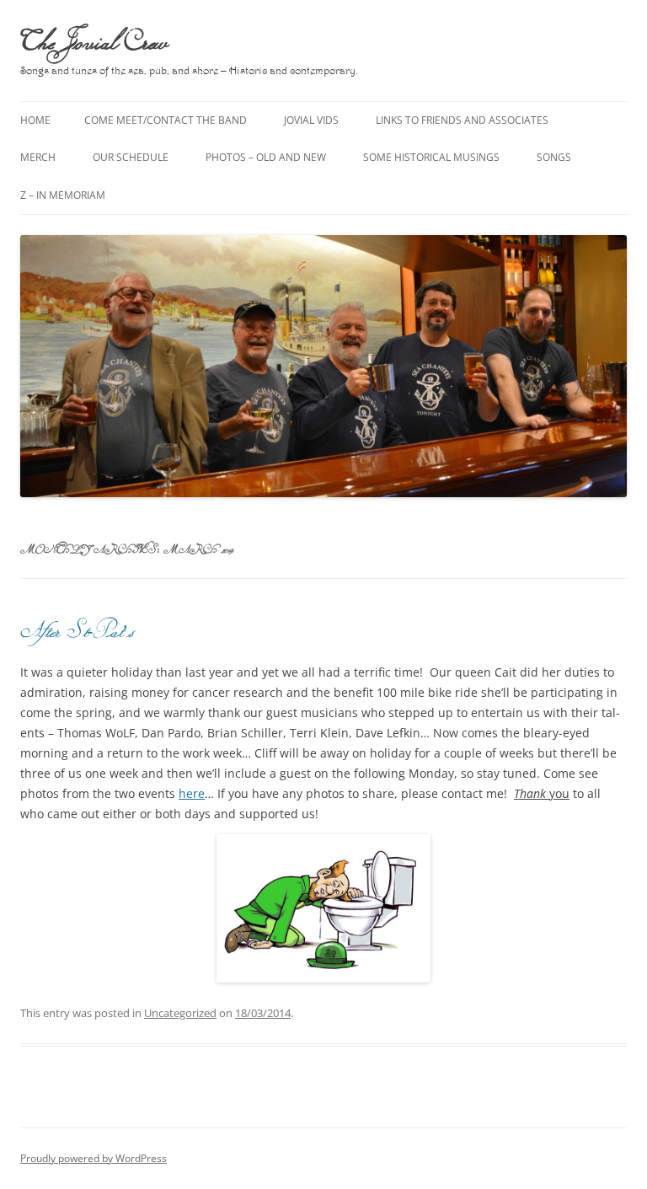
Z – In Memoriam (62, 195)
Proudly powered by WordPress (93, 1158)
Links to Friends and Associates (462, 120)
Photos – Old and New (266, 157)
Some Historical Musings (431, 157)
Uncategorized (180, 1012)
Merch (38, 157)
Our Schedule (130, 157)
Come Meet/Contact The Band (165, 120)
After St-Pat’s (76, 630)
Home (35, 120)
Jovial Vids (311, 120)
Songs (554, 157)
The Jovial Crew (94, 40)
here (192, 793)
